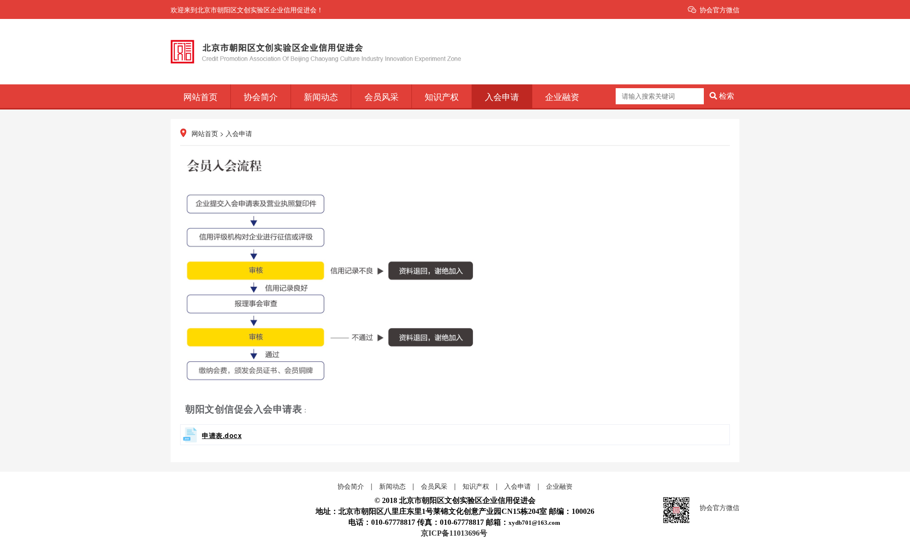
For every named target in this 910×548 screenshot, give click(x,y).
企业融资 (562, 96)
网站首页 (200, 96)
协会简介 (261, 96)
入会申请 (502, 96)
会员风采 (381, 96)
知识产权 (442, 96)
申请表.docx (222, 435)
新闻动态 (321, 96)
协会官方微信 (719, 9)
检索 (725, 96)
